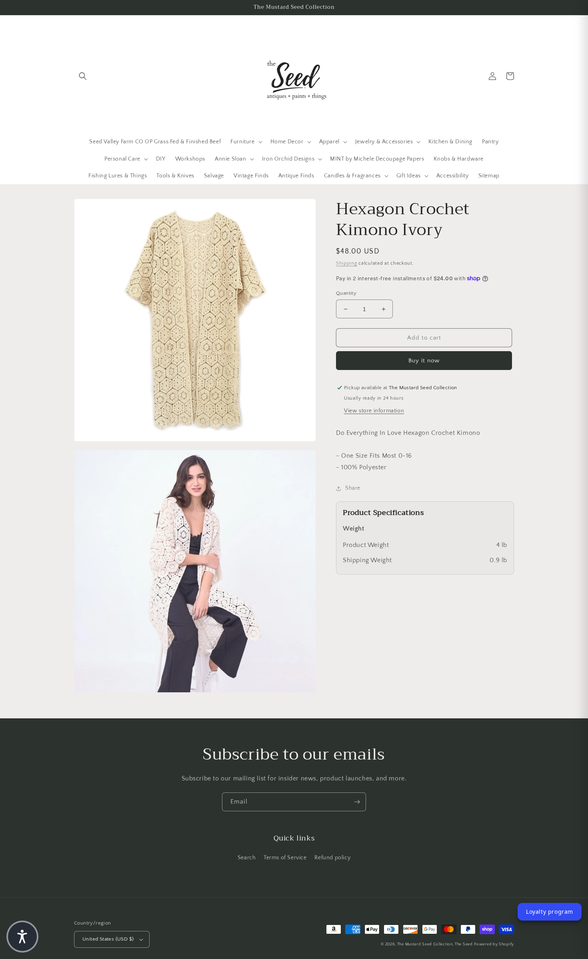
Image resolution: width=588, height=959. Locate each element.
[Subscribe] (357, 801)
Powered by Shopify (494, 944)
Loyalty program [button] (549, 911)
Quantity (346, 293)
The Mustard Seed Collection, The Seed (435, 944)
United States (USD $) (108, 939)
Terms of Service (285, 857)
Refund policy (332, 857)
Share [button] (352, 488)
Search (247, 857)
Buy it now (424, 360)
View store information (374, 411)
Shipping (346, 263)
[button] (83, 76)
